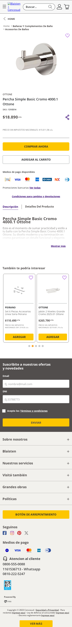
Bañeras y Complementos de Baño (33, 26)
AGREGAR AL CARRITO (36, 159)
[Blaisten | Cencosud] (14, 6)
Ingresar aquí (18, 612)
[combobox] (39, 7)
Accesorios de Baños (17, 29)
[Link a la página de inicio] (9, 19)
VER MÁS (36, 623)
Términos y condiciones (34, 410)
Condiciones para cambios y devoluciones (36, 196)
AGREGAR (19, 337)
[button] (59, 7)
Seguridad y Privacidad (47, 610)
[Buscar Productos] (50, 7)
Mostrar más (58, 246)
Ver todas (35, 187)
